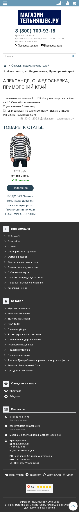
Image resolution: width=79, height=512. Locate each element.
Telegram (34, 475)
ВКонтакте (16, 475)
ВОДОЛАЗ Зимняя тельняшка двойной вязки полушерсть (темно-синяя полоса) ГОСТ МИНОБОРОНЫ (20, 205)
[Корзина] (74, 3)
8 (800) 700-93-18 (35, 31)
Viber (69, 475)
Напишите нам (17, 429)
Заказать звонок (18, 420)
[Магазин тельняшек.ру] (39, 17)
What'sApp (53, 475)
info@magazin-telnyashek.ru (25, 426)
